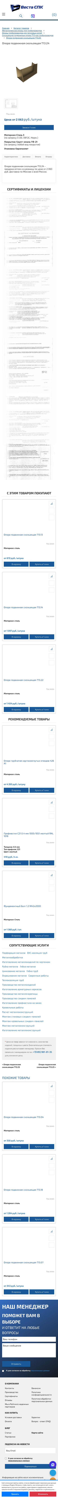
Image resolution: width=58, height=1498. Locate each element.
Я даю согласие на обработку (28, 1370)
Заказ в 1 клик (29, 127)
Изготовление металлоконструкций (21, 1030)
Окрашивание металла (14, 975)
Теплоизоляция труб (13, 980)
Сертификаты (11, 1396)
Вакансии (36, 1388)
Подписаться (30, 1466)
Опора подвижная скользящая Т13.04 (24, 1117)
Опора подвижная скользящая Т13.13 (23, 534)
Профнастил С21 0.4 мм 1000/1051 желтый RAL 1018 (28, 834)
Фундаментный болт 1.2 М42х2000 (22, 906)
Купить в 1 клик (42, 564)
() (54, 14)
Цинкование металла (13, 971)
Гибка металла (28, 966)
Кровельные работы (13, 1007)
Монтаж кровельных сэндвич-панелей (22, 1021)
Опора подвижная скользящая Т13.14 (23, 607)
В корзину (16, 564)
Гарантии (36, 1417)
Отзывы (49, 157)
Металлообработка (12, 957)
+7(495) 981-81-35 (42, 1052)
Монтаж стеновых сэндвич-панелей (21, 1016)
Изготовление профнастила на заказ (21, 1002)
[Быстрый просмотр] (51, 510)
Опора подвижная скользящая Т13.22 (23, 680)
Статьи (8, 1432)
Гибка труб (32, 971)
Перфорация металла (13, 952)
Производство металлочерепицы (20, 993)
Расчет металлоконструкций (17, 1012)
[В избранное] (51, 517)
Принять (15, 1494)
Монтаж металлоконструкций (18, 1025)
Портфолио (10, 1436)
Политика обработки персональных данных (42, 1399)
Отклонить (43, 1494)
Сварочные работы (38, 975)
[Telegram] (53, 1473)
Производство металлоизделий (19, 984)
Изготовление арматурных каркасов (22, 989)
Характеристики (11, 157)
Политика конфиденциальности (42, 1393)
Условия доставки (13, 1417)
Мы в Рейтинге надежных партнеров (17, 1405)
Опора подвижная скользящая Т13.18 (23, 1189)
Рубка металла (10, 966)
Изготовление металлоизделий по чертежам (26, 962)
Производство (11, 1392)
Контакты (9, 1388)
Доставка (26, 157)
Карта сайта (37, 1432)
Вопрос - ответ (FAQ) (41, 1421)
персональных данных (40, 1370)
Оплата (38, 157)
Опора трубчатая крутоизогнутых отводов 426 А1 (29, 762)
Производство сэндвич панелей (19, 998)
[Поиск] (21, 16)
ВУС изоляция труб (37, 952)
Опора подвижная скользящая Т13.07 (23, 1262)
